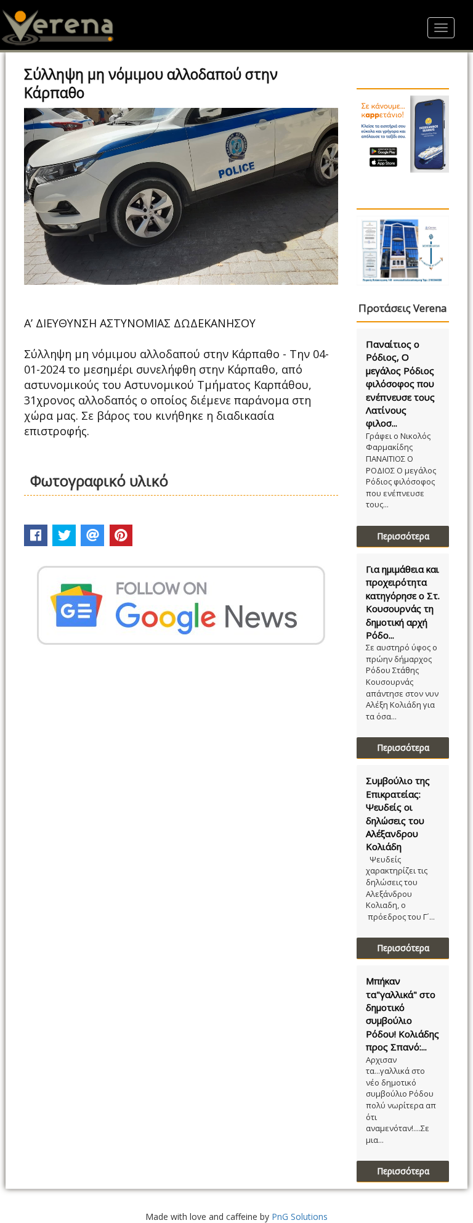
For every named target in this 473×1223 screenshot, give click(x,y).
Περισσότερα (403, 536)
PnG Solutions (300, 1216)
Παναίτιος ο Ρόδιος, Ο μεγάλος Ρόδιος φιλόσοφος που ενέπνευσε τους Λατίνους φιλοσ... (400, 384)
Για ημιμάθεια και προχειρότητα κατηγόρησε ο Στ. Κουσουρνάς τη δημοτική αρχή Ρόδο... (403, 602)
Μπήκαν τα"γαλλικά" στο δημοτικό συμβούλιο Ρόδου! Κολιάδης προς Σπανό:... (402, 1014)
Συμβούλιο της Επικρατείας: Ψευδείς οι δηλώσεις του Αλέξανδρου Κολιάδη (398, 813)
